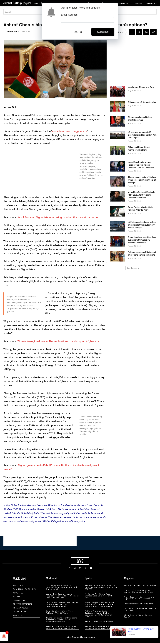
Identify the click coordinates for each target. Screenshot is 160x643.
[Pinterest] (80, 568)
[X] (139, 32)
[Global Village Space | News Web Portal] (17, 3)
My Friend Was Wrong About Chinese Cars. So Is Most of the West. (99, 596)
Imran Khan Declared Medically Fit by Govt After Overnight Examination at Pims (141, 195)
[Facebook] (132, 32)
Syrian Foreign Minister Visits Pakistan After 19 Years (59, 612)
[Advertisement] (55, 206)
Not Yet (77, 31)
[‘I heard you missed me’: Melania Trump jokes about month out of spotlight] (117, 181)
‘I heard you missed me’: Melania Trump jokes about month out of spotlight (142, 180)
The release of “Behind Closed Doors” (138, 616)
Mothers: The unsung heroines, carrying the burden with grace (138, 591)
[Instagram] (74, 568)
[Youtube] (91, 568)
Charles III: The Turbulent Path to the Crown (140, 609)
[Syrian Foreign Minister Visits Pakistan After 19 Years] (117, 211)
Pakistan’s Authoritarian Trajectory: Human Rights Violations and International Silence (98, 614)
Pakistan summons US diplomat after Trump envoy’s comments (61, 627)
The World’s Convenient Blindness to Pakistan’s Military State (101, 627)
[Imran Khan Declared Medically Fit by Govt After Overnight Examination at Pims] (117, 196)
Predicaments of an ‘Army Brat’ (139, 603)
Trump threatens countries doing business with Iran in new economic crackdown (142, 240)
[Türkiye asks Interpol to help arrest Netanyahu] (117, 121)
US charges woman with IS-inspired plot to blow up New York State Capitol (142, 135)
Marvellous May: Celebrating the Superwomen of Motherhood (139, 598)
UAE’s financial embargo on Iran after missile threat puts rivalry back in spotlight (142, 225)
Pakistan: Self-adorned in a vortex (140, 585)
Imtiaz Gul (12, 31)
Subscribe (103, 31)
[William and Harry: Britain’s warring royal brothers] (117, 150)
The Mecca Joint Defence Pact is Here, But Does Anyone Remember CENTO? (101, 587)
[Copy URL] (153, 32)
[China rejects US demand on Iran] (117, 106)
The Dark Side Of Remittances (99, 621)
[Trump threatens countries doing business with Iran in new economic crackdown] (117, 241)
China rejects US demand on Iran (142, 102)
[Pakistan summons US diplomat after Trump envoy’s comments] (117, 256)
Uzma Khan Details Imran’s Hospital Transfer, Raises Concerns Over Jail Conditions (141, 165)
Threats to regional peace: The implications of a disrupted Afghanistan (59, 341)
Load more (132, 268)
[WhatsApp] (146, 32)
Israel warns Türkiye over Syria (141, 87)
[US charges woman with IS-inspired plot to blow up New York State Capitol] (117, 135)
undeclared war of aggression (69, 131)
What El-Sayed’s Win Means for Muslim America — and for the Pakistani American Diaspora (99, 604)
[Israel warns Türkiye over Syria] (117, 91)
